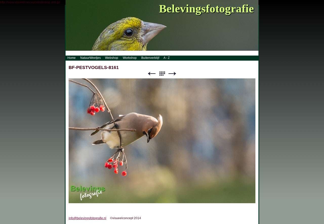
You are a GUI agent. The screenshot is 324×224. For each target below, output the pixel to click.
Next (172, 73)
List (162, 73)
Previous (151, 73)
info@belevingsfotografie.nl (87, 218)
